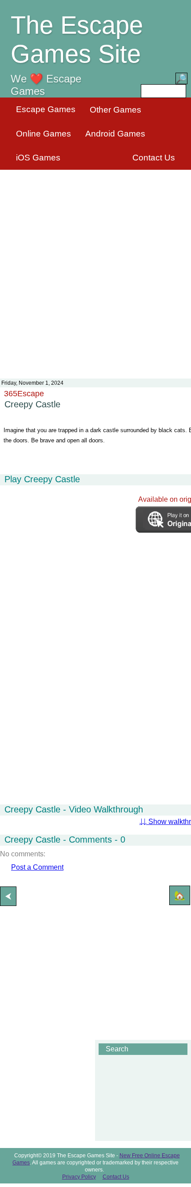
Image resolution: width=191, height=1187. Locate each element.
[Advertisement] (95, 268)
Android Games (115, 133)
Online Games (43, 133)
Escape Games (46, 109)
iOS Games (38, 157)
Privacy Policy (79, 1177)
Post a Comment (37, 867)
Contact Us (153, 157)
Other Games (115, 109)
